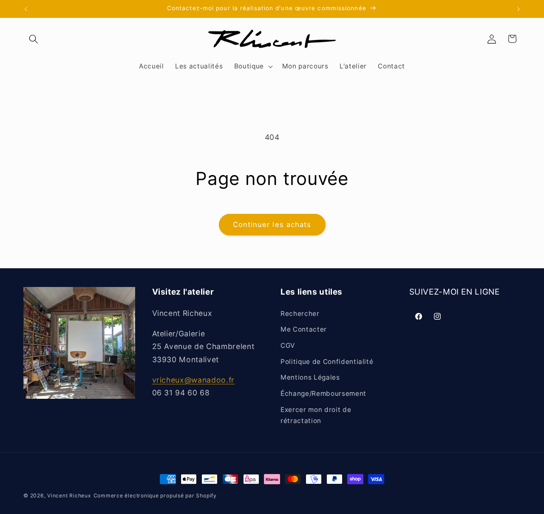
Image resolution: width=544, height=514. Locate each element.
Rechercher (300, 314)
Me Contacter (303, 330)
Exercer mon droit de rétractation (315, 415)
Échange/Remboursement (323, 393)
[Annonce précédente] (26, 9)
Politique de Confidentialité (326, 362)
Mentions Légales (310, 377)
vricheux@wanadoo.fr (193, 379)
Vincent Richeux (69, 495)
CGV (287, 345)
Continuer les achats (272, 224)
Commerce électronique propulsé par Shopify (155, 495)
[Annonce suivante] (518, 9)
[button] (33, 38)
